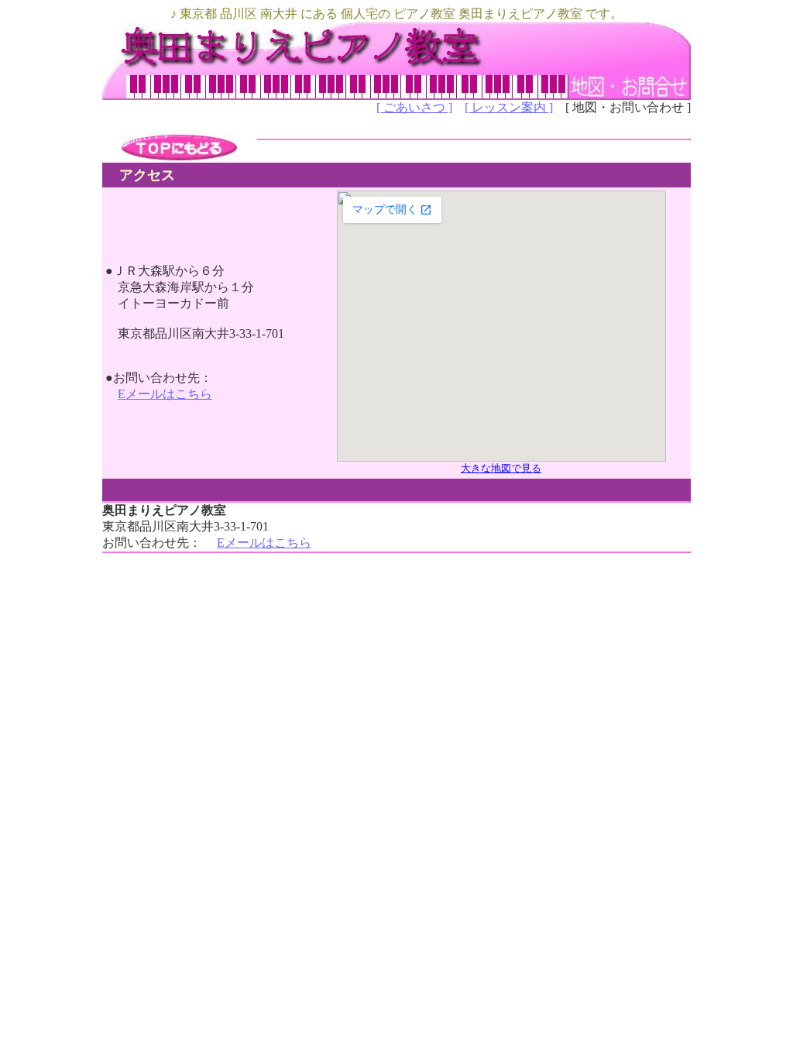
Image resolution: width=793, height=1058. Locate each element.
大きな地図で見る (501, 468)
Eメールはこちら (165, 393)
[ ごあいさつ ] (414, 107)
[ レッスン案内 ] (509, 107)
